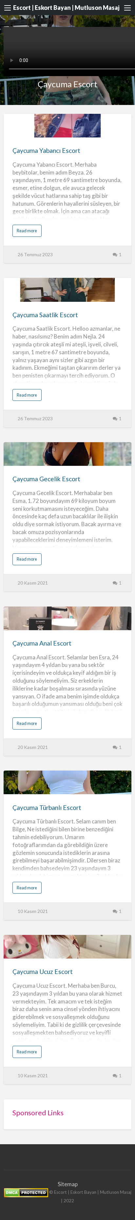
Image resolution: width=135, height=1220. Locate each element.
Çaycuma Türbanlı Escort (46, 807)
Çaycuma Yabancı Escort (46, 150)
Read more (28, 232)
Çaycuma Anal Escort (41, 643)
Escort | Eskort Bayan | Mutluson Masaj (66, 7)
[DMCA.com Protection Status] (26, 1192)
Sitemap (68, 1184)
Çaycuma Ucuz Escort (42, 971)
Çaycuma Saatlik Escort (45, 315)
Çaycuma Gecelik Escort (46, 479)
